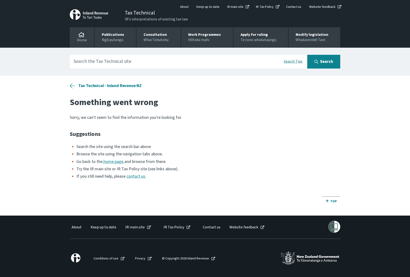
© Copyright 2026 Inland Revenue (185, 259)
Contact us (293, 7)
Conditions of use (105, 259)
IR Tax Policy (265, 7)
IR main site (235, 7)
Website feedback (322, 7)
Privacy (140, 259)
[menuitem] (76, 227)
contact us (135, 176)
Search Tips (293, 61)
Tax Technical (140, 13)
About (184, 7)
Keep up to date (207, 7)
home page (113, 162)
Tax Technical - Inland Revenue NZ (110, 86)
